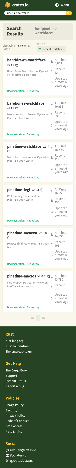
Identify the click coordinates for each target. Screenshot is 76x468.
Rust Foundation (17, 346)
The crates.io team (19, 351)
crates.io (20, 5)
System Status (16, 381)
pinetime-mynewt (22, 233)
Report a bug (15, 386)
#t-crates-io (16, 455)
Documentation (16, 91)
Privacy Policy (15, 415)
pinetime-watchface (24, 146)
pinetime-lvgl (18, 190)
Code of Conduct (17, 421)
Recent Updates (52, 49)
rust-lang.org (14, 341)
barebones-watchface (25, 103)
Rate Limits (14, 431)
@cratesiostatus (19, 461)
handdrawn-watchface (26, 60)
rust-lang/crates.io (21, 450)
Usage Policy (15, 405)
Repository (33, 91)
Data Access (14, 426)
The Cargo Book (16, 370)
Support (11, 376)
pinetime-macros (21, 276)
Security (11, 410)
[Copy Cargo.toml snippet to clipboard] (16, 65)
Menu (65, 5)
